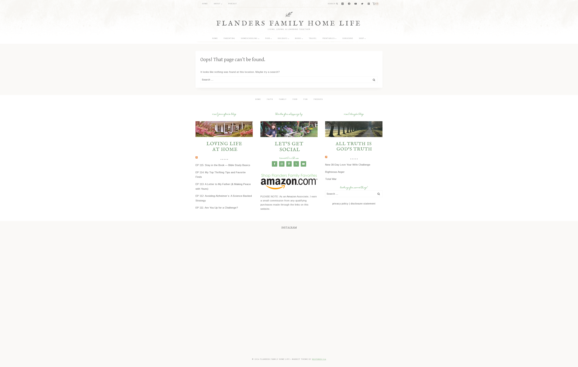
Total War (331, 179)
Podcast (232, 4)
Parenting (229, 38)
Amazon (291, 196)
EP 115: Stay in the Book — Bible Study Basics (223, 165)
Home (205, 4)
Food (295, 99)
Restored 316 (319, 359)
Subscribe (347, 38)
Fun (305, 99)
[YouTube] (355, 4)
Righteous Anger (335, 172)
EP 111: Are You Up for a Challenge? (217, 207)
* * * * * (224, 160)
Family (283, 99)
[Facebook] (349, 4)
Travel (313, 38)
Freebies (318, 99)
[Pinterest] (368, 4)
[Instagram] (342, 4)
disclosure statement (363, 203)
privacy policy (340, 203)
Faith (270, 99)
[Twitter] (362, 4)
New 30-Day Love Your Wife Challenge (347, 164)
